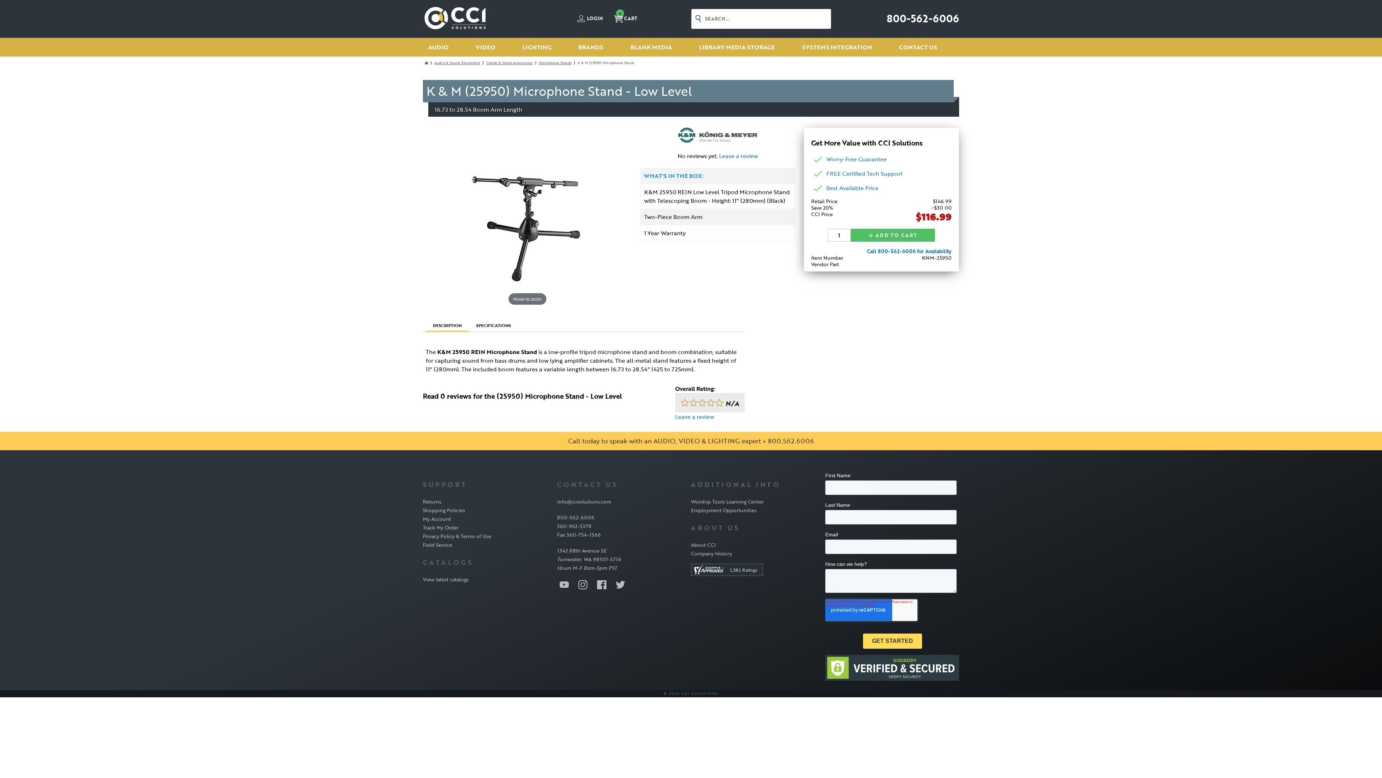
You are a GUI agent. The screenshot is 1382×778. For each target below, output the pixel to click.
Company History (711, 553)
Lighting (537, 47)
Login (594, 18)
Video (485, 47)
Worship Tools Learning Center (727, 501)
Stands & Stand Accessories (509, 63)
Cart (628, 16)
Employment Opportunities (724, 510)
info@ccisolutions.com (584, 501)
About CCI (703, 545)
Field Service (437, 545)
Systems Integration (837, 47)
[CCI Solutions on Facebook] (602, 584)
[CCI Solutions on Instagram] (583, 584)
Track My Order (441, 527)
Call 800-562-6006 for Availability (909, 251)
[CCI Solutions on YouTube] (564, 584)
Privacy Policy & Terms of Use (457, 536)
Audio (438, 47)
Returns (432, 501)
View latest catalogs (446, 579)
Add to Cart (895, 235)
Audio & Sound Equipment (457, 63)
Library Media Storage (737, 47)
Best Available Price (852, 188)
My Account (437, 519)
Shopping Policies (444, 510)
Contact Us (918, 47)
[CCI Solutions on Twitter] (620, 584)
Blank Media (651, 47)
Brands (590, 47)
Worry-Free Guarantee (856, 159)
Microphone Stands (555, 63)
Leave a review (738, 156)
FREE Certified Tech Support (864, 173)
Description (447, 325)
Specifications (493, 325)
